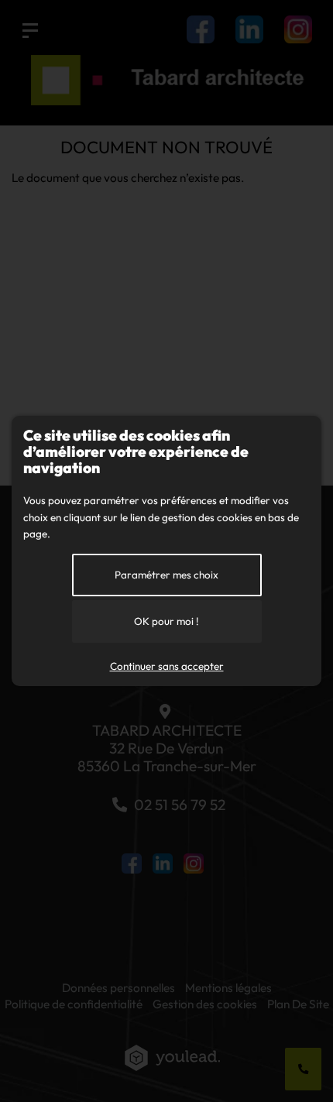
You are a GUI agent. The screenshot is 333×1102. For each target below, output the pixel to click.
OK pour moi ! (166, 621)
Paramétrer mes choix (166, 574)
